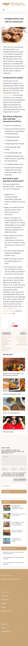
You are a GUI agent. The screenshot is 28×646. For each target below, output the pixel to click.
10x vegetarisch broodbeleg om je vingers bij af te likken (18, 507)
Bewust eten (4, 599)
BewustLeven (7, 313)
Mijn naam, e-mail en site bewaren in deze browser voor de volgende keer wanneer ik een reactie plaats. (13, 474)
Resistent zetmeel (6, 611)
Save (16, 326)
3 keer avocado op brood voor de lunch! (18, 514)
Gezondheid (4, 595)
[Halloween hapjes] (14, 422)
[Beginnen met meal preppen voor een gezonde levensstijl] (14, 364)
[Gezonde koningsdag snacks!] (14, 385)
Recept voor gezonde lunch (11, 413)
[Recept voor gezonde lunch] (14, 403)
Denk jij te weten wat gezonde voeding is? (17, 531)
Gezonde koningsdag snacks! (12, 394)
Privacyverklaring (6, 631)
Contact (3, 627)
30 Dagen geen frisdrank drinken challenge (13, 552)
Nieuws (3, 607)
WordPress (14, 642)
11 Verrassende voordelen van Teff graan (17, 540)
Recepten (3, 603)
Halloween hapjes (8, 432)
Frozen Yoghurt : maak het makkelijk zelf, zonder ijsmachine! (18, 523)
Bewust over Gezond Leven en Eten (10, 579)
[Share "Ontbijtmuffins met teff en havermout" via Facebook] (12, 325)
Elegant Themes (13, 640)
